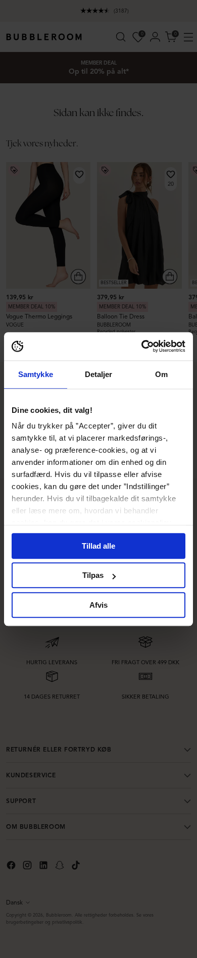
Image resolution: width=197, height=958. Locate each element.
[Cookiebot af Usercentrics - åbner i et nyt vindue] (141, 346)
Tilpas (93, 575)
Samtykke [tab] (35, 374)
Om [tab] (161, 374)
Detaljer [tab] (99, 374)
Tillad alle (98, 546)
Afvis (98, 605)
